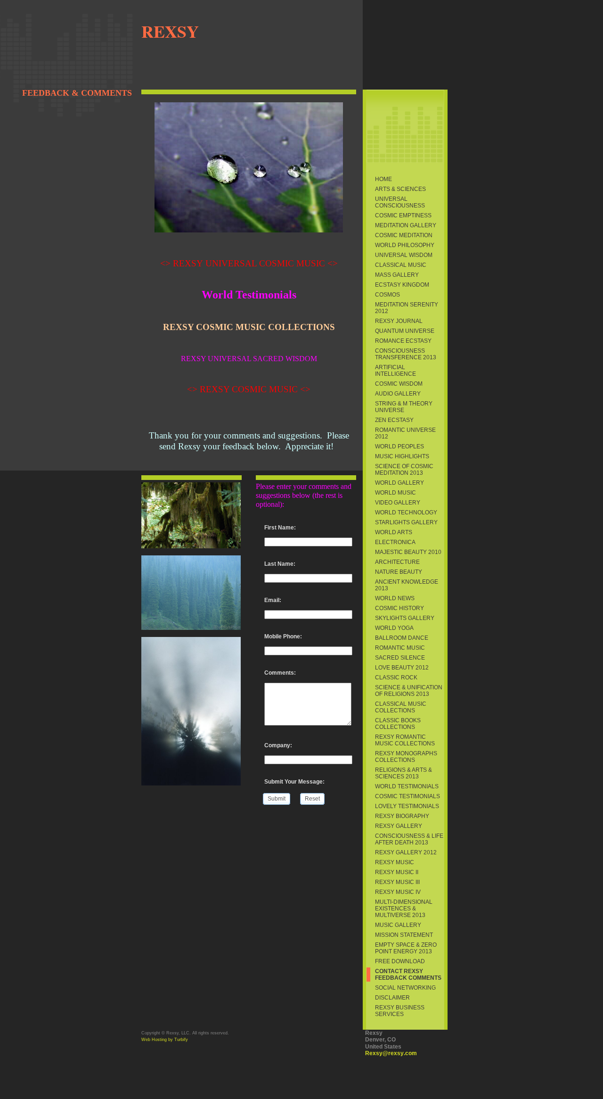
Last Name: (279, 564)
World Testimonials (407, 786)
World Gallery (399, 482)
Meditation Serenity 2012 (406, 307)
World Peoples (399, 446)
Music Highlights (402, 456)
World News (395, 598)
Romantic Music (400, 648)
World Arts (393, 532)
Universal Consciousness (400, 202)
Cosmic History (399, 608)
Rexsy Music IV (398, 892)
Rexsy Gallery (398, 826)
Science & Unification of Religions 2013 (408, 690)
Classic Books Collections (398, 723)
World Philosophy (404, 245)
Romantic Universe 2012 (405, 433)
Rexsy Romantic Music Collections (405, 740)
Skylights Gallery (404, 618)
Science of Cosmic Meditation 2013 (404, 469)
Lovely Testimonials (407, 806)
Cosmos (387, 294)
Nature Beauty (398, 572)
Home (383, 179)
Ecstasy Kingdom (402, 284)
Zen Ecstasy (394, 420)
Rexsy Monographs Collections (406, 756)
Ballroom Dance (401, 638)
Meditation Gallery (405, 225)
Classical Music (400, 265)
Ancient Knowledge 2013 (406, 585)
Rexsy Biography (402, 816)
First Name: (280, 527)
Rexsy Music (394, 862)
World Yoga (394, 628)
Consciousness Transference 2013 (405, 354)
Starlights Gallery (406, 522)
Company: (278, 745)
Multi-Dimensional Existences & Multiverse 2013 (403, 908)
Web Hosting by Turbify (164, 1039)
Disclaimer (392, 997)
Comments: (280, 672)
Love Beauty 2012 (402, 667)
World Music (395, 492)
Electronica (395, 542)
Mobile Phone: (283, 636)
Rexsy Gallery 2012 (406, 852)
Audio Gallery (398, 393)
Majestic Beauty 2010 (408, 552)
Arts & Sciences (400, 189)
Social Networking (405, 987)
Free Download (400, 961)
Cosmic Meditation (403, 235)
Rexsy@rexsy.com (391, 1053)
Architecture (397, 562)
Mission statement (404, 935)
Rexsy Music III (397, 882)
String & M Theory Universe (403, 406)
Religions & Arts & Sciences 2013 (403, 773)
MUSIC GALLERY (398, 925)
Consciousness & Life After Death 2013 (409, 839)
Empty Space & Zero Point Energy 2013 (406, 948)
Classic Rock (396, 677)
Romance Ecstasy (403, 341)
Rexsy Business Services (399, 1010)
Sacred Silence (400, 657)
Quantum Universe (404, 331)
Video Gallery (397, 502)
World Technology (406, 512)
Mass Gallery (397, 275)
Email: (272, 600)
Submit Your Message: (294, 781)
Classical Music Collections (400, 707)
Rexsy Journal (399, 321)
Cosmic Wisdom (399, 383)
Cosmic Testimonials (407, 796)
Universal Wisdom (403, 255)
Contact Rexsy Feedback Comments (408, 974)
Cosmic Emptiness (403, 215)
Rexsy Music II (396, 872)
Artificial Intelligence (395, 370)
